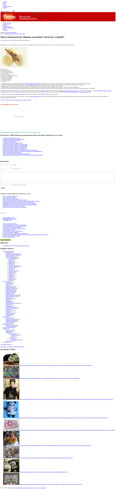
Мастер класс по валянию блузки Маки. (12, 227)
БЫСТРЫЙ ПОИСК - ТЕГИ (9, 219)
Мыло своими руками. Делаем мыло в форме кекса (15, 147)
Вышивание (11, 262)
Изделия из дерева (10, 298)
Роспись (10, 274)
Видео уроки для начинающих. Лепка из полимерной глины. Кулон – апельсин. (21, 201)
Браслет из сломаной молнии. (10, 223)
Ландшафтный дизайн (16, 339)
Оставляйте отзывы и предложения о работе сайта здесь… (16, 245)
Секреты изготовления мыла (9, 141)
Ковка (12, 336)
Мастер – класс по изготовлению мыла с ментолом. (15, 207)
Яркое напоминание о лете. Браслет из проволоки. (14, 224)
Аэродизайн (8, 284)
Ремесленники (12, 333)
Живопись (8, 297)
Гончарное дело (9, 293)
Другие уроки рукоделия (11, 296)
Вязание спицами (10, 292)
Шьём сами (8, 314)
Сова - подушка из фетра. (9, 237)
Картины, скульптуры (11, 325)
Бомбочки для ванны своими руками (11, 138)
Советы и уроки (9, 340)
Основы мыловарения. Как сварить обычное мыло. (15, 199)
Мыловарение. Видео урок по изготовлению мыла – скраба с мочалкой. (19, 203)
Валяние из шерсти (10, 287)
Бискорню (11, 259)
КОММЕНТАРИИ (7, 220)
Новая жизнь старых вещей (12, 303)
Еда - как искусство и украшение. (11, 232)
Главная (5, 1)
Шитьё (10, 280)
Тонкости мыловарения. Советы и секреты (68, 90)
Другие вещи (9, 317)
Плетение (11, 273)
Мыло (14, 33)
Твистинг (8, 311)
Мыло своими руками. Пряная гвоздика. (12, 152)
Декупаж (11, 264)
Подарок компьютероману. (9, 229)
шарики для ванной (20, 33)
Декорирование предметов (12, 294)
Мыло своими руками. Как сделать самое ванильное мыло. (16, 153)
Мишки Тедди (12, 271)
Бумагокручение (9, 286)
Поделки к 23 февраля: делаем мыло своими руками (15, 146)
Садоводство (12, 338)
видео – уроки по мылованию (18, 94)
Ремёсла (8, 332)
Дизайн (5, 25)
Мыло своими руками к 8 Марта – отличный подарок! (15, 145)
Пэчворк (8, 309)
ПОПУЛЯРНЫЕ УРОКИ (9, 217)
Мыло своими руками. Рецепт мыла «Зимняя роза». (15, 148)
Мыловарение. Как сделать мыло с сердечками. (14, 205)
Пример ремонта (10, 331)
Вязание (10, 263)
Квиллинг (11, 268)
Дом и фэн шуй (9, 330)
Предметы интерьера (11, 321)
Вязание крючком (10, 291)
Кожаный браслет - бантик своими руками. (13, 230)
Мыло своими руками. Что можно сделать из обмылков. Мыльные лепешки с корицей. (23, 155)
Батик (7, 285)
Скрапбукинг (12, 275)
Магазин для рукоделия (8, 27)
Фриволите (11, 279)
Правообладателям (7, 6)
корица (10, 33)
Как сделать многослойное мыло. (11, 198)
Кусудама (11, 269)
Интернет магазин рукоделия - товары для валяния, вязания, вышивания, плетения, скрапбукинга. (25, 234)
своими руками (44, 90)
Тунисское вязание (10, 313)
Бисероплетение (12, 258)
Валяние (10, 261)
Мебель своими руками (11, 320)
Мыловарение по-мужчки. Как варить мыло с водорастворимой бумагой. (20, 204)
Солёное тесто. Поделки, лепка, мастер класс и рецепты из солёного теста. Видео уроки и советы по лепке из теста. (46, 457)
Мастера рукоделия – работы (12, 255)
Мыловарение (9, 302)
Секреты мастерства (10, 326)
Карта (4, 5)
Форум (4, 2)
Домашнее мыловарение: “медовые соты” (12, 142)
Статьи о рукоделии (10, 256)
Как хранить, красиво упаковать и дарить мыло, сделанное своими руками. (20, 150)
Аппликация (9, 282)
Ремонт (5, 29)
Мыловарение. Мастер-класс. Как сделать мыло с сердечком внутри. (19, 202)
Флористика (11, 278)
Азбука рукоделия (7, 23)
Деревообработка (15, 334)
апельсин (6, 33)
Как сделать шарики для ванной (32, 83)
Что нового (5, 30)
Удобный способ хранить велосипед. (11, 235)
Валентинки (9, 252)
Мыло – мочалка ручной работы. (10, 196)
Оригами (8, 304)
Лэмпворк (8, 301)
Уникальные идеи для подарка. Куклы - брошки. (14, 228)
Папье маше (8, 305)
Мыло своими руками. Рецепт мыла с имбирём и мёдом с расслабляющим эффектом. (22, 151)
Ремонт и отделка (10, 310)
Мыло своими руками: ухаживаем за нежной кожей (15, 144)
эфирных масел (33, 84)
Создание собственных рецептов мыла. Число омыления (78, 91)
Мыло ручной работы (35, 96)
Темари (10, 276)
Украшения (8, 322)
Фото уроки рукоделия (11, 257)
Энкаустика (8, 315)
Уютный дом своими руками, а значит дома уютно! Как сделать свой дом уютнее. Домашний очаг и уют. (43, 472)
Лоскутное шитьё (13, 270)
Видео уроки (6, 24)
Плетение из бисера (10, 307)
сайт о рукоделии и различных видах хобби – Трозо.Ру (18, 100)
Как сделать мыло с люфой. (9, 197)
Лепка (7, 299)
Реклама (5, 7)
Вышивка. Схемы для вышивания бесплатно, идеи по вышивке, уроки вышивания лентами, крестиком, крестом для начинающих (49, 378)
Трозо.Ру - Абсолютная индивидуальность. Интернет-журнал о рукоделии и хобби (27, 487)
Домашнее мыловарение (10, 32)
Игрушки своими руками (12, 319)
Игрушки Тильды (13, 267)
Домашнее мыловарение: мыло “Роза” (12, 140)
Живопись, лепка (7, 26)
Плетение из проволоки (11, 308)
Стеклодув (13, 337)
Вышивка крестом (10, 290)
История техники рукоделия (12, 253)
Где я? (4, 4)
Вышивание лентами (11, 288)
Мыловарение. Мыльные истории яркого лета (13, 139)
